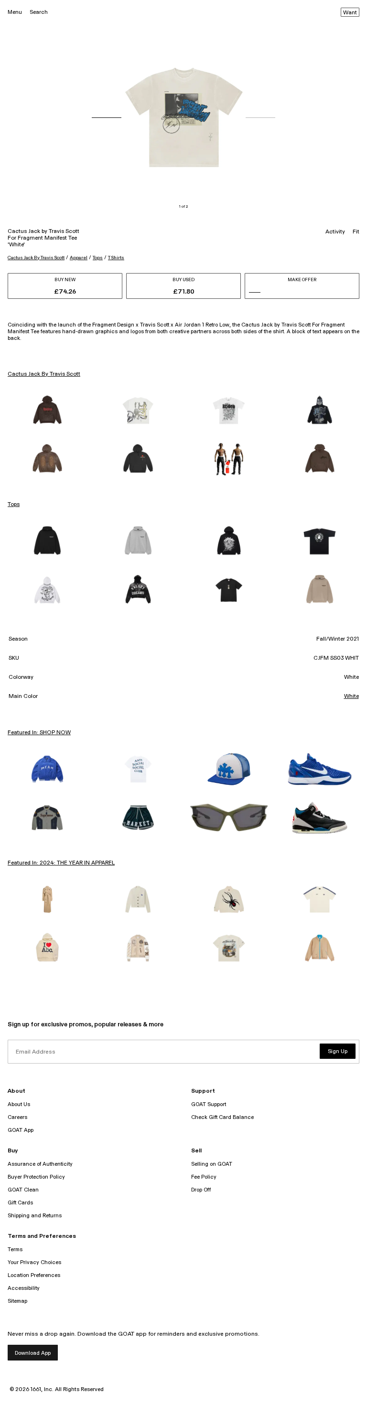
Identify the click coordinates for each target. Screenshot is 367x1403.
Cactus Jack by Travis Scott (36, 257)
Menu (15, 12)
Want (350, 13)
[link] (47, 410)
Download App (33, 1353)
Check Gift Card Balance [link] (222, 1117)
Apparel (78, 257)
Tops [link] (14, 504)
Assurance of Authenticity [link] (40, 1164)
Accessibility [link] (24, 1288)
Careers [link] (17, 1117)
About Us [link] (19, 1104)
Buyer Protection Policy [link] (36, 1177)
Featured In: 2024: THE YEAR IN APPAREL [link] (61, 863)
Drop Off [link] (201, 1189)
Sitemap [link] (17, 1301)
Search (39, 12)
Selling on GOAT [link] (211, 1164)
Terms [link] (15, 1249)
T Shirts (116, 257)
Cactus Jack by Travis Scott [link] (44, 374)
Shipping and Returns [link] (35, 1215)
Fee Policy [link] (203, 1177)
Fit (356, 232)
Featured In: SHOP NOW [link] (39, 733)
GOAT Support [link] (208, 1104)
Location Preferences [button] (34, 1275)
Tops (98, 257)
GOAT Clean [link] (23, 1189)
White (351, 696)
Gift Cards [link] (20, 1202)
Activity (335, 232)
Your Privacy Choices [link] (34, 1262)
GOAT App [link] (20, 1130)
